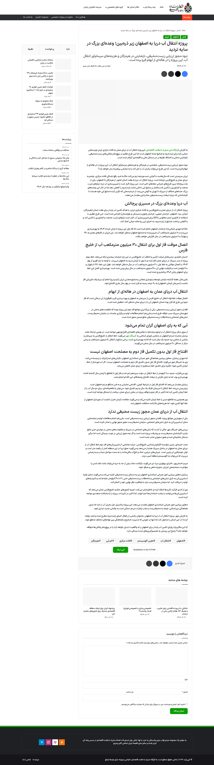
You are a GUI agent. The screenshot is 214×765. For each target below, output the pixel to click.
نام (186, 679)
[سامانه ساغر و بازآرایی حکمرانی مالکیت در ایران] (63, 64)
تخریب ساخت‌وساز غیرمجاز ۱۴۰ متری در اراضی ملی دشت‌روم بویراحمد (40, 76)
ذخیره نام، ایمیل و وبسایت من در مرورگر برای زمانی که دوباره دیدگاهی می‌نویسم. (153, 704)
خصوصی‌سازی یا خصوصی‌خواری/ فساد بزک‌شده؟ (137, 610)
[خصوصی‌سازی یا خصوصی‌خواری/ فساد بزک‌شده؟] (135, 596)
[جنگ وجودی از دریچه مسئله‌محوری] (63, 105)
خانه (161, 7)
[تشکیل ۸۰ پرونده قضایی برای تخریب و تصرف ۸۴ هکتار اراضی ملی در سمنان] (172, 596)
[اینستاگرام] (48, 742)
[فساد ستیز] (180, 7)
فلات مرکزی (125, 541)
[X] (178, 74)
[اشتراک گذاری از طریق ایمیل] (171, 74)
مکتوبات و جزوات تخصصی (62, 17)
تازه (68, 49)
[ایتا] (62, 742)
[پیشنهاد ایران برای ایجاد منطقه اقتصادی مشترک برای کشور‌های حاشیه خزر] (99, 596)
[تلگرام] (42, 742)
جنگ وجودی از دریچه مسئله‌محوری (44, 102)
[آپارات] (55, 742)
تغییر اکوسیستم (146, 541)
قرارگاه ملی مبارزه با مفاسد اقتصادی (162, 150)
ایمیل (185, 692)
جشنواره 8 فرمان (41, 17)
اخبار (178, 30)
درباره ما (36, 759)
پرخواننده (49, 49)
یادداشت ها (27, 17)
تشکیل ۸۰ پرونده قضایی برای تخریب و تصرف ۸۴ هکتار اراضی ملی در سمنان (172, 611)
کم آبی (109, 541)
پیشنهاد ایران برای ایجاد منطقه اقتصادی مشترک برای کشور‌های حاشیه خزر (99, 611)
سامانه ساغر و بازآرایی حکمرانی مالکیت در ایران (40, 61)
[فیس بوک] (185, 74)
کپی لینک (120, 549)
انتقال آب (165, 541)
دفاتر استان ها (133, 7)
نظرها (30, 49)
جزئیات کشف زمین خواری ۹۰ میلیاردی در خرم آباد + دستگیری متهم (39, 90)
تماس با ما (27, 759)
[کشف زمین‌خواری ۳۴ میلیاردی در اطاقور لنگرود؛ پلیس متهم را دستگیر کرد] (63, 118)
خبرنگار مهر (131, 336)
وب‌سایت (129, 692)
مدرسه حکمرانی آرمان (92, 7)
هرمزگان (95, 541)
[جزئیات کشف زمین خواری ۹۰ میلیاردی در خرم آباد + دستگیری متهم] (63, 91)
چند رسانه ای (150, 7)
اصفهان (176, 37)
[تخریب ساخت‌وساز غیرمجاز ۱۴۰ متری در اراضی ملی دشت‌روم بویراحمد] (63, 77)
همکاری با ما (80, 17)
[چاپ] (164, 74)
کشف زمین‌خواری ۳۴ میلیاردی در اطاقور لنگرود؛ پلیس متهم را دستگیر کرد (40, 117)
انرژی (167, 37)
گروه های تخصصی (115, 7)
